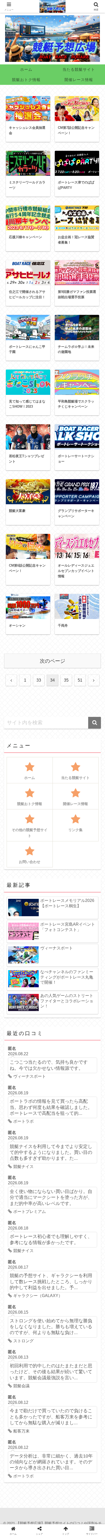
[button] (94, 723)
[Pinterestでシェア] (52, 1236)
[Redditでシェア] (93, 1220)
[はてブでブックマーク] (16, 1236)
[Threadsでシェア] (79, 1220)
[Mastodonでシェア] (25, 1220)
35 (66, 680)
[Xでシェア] (11, 1220)
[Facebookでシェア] (66, 1220)
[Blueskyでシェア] (39, 1220)
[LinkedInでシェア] (70, 1236)
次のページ (52, 661)
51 (80, 680)
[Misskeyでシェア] (52, 1220)
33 (38, 680)
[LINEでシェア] (34, 1236)
